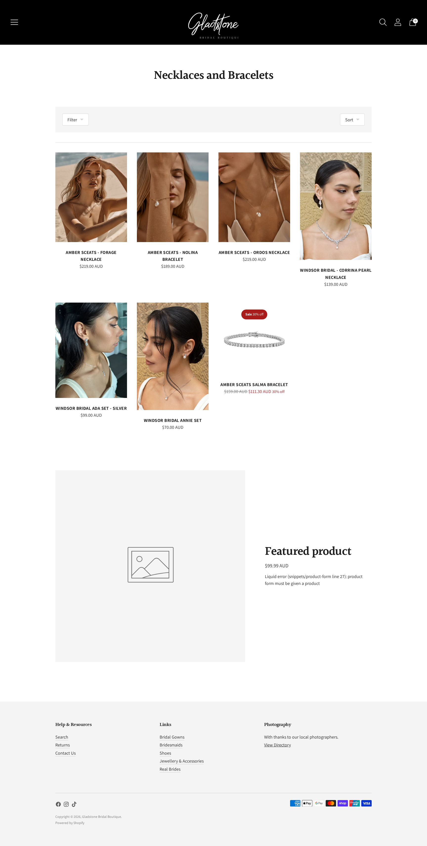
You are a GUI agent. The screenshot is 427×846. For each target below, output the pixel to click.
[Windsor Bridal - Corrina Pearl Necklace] (336, 206)
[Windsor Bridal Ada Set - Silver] (91, 350)
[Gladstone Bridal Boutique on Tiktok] (74, 805)
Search (61, 737)
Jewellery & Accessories (182, 761)
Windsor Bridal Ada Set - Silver (91, 408)
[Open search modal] (383, 22)
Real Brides (170, 769)
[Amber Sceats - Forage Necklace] (91, 197)
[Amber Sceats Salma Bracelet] (254, 338)
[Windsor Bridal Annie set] (173, 356)
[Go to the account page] (398, 22)
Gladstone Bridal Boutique (101, 816)
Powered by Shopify (69, 823)
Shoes (165, 753)
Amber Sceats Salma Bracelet (254, 384)
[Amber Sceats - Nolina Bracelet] (173, 197)
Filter (72, 120)
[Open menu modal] (14, 22)
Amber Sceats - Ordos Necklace (254, 252)
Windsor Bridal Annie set (173, 420)
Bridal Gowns (172, 737)
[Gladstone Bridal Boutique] (213, 22)
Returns (62, 745)
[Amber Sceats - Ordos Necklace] (254, 197)
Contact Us (65, 753)
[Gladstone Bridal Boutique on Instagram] (66, 805)
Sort (349, 120)
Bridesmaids (171, 745)
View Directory (277, 745)
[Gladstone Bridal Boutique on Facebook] (58, 805)
